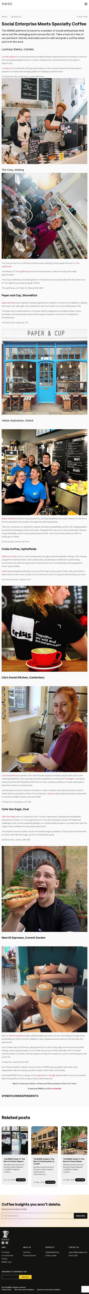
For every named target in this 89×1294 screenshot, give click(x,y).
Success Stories (29, 1255)
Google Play (54, 1075)
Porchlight (69, 779)
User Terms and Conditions (24, 1290)
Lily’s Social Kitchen (10, 775)
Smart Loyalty (51, 1255)
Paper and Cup (8, 303)
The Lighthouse (22, 271)
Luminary (6, 68)
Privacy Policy (6, 1290)
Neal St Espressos (17, 1035)
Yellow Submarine (9, 518)
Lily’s (49, 793)
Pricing (4, 1259)
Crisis (4, 571)
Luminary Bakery (9, 56)
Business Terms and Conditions (48, 1290)
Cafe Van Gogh (8, 816)
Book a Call (73, 1255)
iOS (48, 1088)
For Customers (7, 1255)
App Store (41, 1075)
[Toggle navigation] (85, 4)
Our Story (26, 1252)
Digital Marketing (52, 1252)
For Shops (6, 1252)
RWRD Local (6, 1262)
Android (57, 1088)
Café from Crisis (9, 556)
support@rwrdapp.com (78, 1252)
